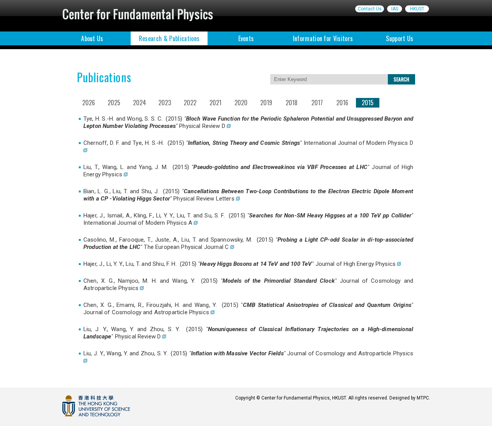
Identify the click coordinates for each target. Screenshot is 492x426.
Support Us (399, 38)
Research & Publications (169, 38)
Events (246, 38)
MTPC (423, 398)
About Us (92, 38)
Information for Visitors (323, 38)
